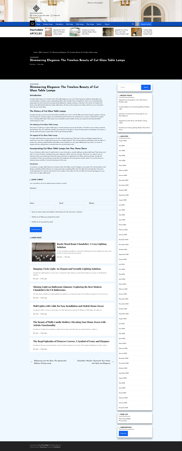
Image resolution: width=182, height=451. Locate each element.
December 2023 (123, 299)
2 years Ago (43, 278)
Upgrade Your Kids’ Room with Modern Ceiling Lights (133, 122)
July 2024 (122, 264)
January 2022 (123, 403)
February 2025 (123, 229)
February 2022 (123, 398)
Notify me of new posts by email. (42, 222)
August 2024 (123, 259)
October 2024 (123, 249)
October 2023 (123, 309)
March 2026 (122, 165)
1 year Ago (67, 257)
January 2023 (123, 353)
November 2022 (124, 363)
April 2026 (122, 160)
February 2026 (123, 170)
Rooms (107, 24)
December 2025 (123, 180)
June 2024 (122, 269)
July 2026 (122, 145)
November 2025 (124, 185)
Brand (99, 24)
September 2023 (124, 314)
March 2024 (122, 284)
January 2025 (123, 234)
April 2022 (122, 388)
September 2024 (124, 254)
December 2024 (123, 239)
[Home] (32, 24)
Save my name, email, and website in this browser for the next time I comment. (57, 212)
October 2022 (123, 368)
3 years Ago (40, 64)
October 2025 (123, 190)
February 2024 (123, 289)
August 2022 (123, 378)
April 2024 (122, 279)
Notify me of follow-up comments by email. (46, 217)
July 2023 (122, 323)
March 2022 (122, 393)
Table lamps (80, 24)
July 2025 (122, 205)
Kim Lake (32, 64)
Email (61, 203)
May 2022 (122, 383)
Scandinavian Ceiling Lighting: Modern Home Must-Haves (134, 128)
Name (32, 203)
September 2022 (124, 373)
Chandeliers (59, 24)
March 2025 (122, 225)
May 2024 (122, 274)
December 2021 (123, 407)
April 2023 (122, 338)
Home (38, 24)
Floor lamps (90, 24)
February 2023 (123, 348)
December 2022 (123, 358)
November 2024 (124, 244)
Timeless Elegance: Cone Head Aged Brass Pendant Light (134, 108)
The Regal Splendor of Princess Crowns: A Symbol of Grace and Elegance (71, 341)
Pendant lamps (48, 24)
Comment (33, 188)
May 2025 (122, 215)
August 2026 (123, 140)
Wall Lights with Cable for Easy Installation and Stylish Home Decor (68, 305)
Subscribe (123, 433)
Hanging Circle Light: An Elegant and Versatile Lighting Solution (67, 268)
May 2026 (122, 155)
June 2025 (122, 210)
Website (91, 203)
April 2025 (122, 220)
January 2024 (123, 294)
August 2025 (123, 200)
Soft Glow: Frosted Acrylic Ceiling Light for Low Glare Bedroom (133, 115)
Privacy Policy (123, 421)
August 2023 (123, 318)
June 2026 (122, 150)
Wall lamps (69, 24)
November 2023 (124, 304)
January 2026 (123, 175)
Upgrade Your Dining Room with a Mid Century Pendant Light (133, 101)
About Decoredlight (125, 419)
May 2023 (122, 333)
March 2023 (122, 343)
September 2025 (124, 195)
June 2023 (122, 328)
